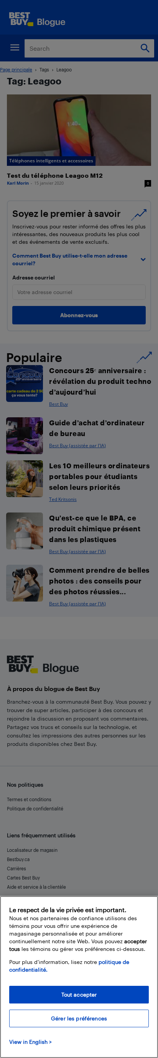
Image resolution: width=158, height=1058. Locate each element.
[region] (79, 977)
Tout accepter (79, 994)
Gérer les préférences (79, 1018)
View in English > (30, 1041)
